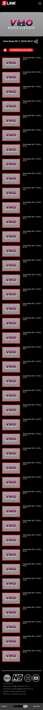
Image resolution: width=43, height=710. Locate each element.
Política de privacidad (18, 691)
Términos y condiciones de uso (14, 694)
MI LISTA (36, 706)
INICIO (4, 706)
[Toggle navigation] (39, 3)
